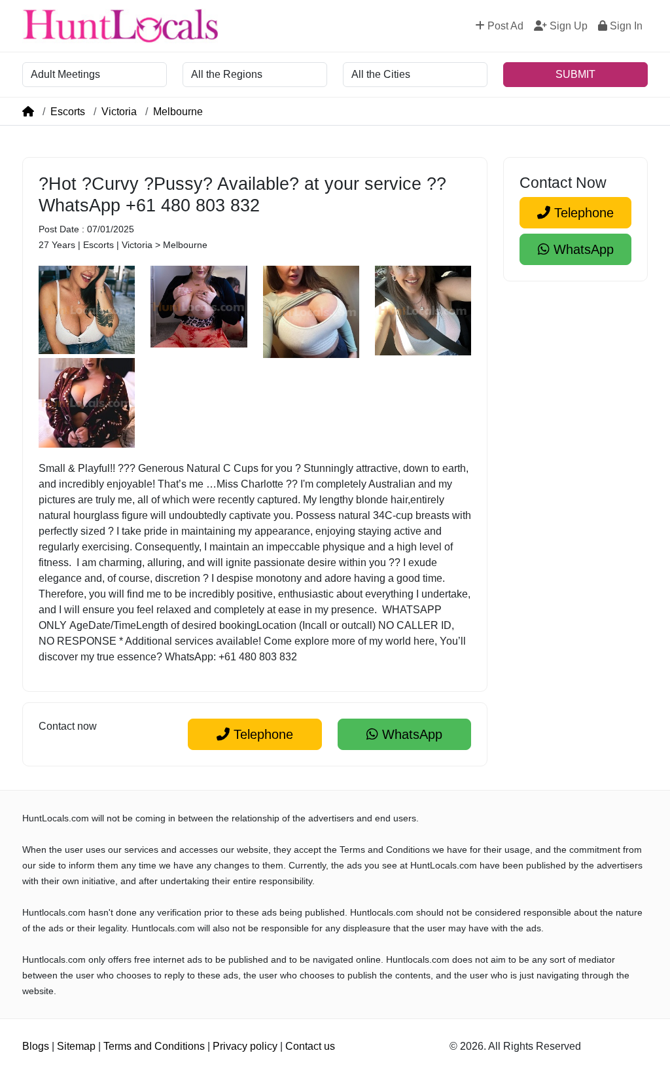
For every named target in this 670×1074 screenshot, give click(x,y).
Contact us (310, 1046)
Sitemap (76, 1046)
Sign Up (567, 25)
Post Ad (504, 25)
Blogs (35, 1046)
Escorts (67, 111)
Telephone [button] (261, 734)
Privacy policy (245, 1046)
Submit (575, 74)
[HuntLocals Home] (120, 25)
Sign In (625, 25)
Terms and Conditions (154, 1046)
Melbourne (178, 111)
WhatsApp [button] (410, 734)
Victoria (119, 111)
